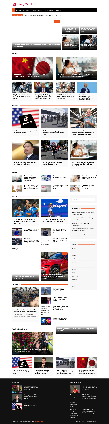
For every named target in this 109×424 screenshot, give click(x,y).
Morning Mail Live (38, 421)
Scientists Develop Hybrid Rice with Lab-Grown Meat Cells (60, 187)
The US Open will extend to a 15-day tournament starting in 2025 (54, 220)
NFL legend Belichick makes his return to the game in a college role (59, 230)
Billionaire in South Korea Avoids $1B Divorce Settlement (25, 163)
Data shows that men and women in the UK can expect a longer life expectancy (31, 178)
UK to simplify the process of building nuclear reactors (58, 289)
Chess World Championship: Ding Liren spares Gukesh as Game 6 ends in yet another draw (31, 241)
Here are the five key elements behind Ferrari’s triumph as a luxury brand (54, 276)
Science (74, 269)
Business (18, 10)
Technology (58, 10)
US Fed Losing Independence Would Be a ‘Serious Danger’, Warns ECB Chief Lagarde (86, 97)
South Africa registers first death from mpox (59, 176)
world (73, 286)
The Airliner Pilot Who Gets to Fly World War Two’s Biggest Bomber (70, 30)
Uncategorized (75, 283)
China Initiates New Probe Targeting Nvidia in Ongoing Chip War (60, 308)
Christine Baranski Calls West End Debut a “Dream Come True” (83, 213)
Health (34, 10)
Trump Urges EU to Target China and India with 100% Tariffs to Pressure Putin (43, 96)
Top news (74, 279)
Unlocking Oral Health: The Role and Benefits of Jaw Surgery (89, 187)
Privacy (78, 421)
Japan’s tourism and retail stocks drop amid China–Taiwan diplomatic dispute (31, 75)
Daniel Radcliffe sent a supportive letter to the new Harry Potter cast (83, 229)
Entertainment (26, 10)
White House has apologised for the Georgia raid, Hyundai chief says (42, 15)
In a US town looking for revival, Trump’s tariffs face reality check (65, 96)
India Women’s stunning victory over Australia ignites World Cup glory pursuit (25, 221)
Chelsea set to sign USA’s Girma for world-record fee (31, 230)
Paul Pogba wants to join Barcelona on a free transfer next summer (89, 387)
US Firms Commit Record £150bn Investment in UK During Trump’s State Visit (70, 45)
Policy (83, 421)
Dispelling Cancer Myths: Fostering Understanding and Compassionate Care (31, 187)
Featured (74, 255)
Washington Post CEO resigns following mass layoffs (82, 219)
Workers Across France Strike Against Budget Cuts (88, 30)
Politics (46, 10)
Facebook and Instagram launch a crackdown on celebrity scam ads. (60, 319)
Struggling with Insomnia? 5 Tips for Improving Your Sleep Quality (89, 177)
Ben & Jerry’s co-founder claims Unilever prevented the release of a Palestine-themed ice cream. (83, 132)
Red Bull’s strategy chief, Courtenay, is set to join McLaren (60, 240)
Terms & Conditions (92, 421)
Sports (51, 10)
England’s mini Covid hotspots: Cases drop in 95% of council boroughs (88, 411)
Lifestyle (39, 10)
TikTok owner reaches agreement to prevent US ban (25, 132)
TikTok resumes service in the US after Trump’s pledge (60, 299)
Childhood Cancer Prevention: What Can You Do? (24, 277)
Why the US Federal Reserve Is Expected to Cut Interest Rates (87, 45)
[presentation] (93, 15)
